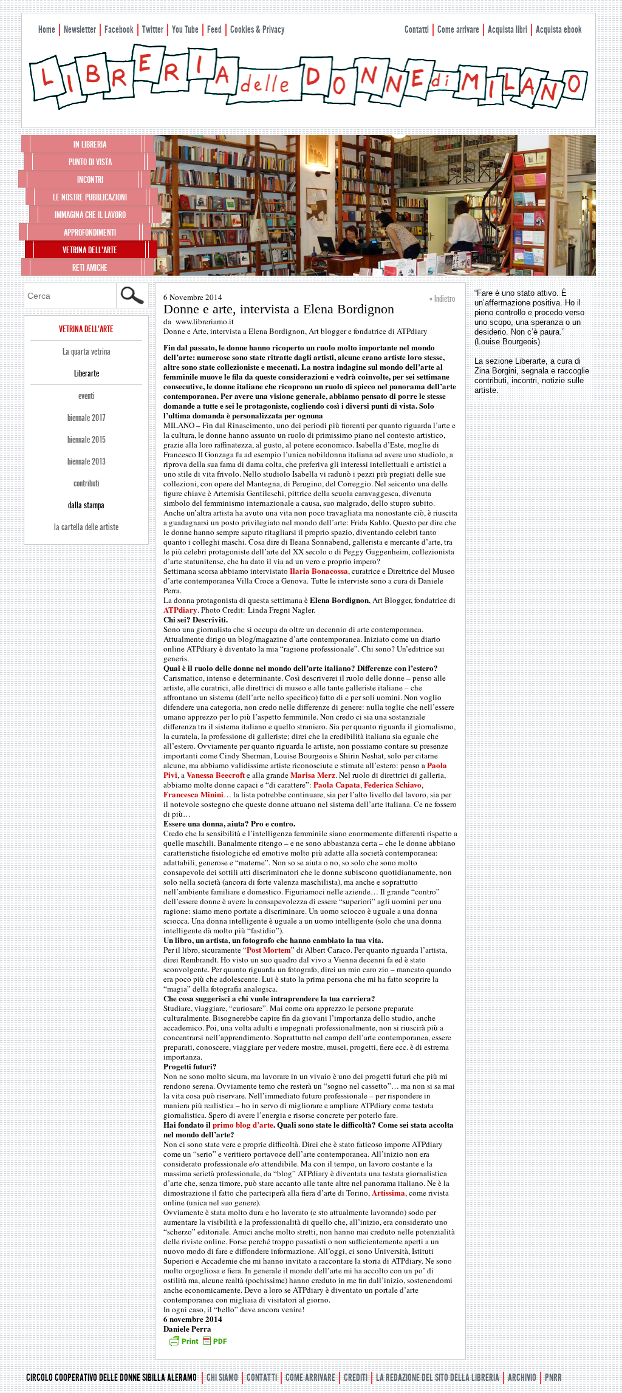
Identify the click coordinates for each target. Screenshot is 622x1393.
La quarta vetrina (87, 351)
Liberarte (86, 373)
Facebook (119, 29)
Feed (214, 29)
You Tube (185, 29)
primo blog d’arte (243, 1124)
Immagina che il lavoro (90, 215)
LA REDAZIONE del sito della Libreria (437, 1377)
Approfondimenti (90, 232)
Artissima (388, 1192)
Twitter (152, 29)
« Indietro (442, 299)
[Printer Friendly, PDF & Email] (197, 1345)
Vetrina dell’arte (90, 250)
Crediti (355, 1377)
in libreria (89, 144)
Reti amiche (90, 268)
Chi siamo (222, 1377)
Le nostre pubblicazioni (90, 197)
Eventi (86, 396)
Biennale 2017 (86, 418)
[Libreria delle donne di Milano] (308, 107)
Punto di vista (90, 162)
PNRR (553, 1377)
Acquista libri (507, 29)
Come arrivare (458, 29)
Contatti (417, 29)
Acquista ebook (559, 29)
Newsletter (80, 29)
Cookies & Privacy (257, 29)
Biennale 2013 (86, 461)
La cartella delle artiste (86, 527)
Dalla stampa (86, 505)
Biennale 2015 (86, 439)
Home (46, 29)
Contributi (86, 483)
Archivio (522, 1377)
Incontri (90, 180)
